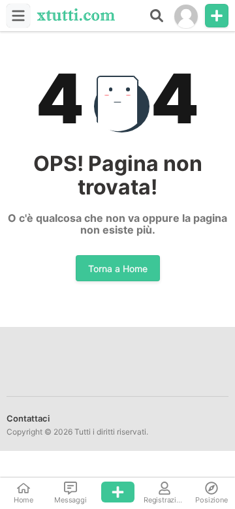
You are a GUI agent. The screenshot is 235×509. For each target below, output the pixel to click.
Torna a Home (118, 268)
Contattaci (28, 418)
